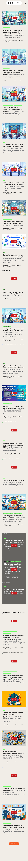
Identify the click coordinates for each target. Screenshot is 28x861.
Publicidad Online (6, 326)
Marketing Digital (17, 513)
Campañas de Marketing (8, 513)
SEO (4, 142)
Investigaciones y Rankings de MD (11, 561)
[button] (2, 3)
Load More (14, 843)
